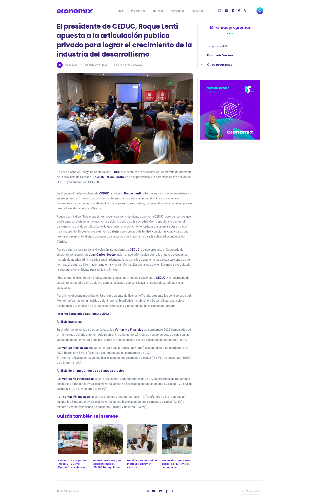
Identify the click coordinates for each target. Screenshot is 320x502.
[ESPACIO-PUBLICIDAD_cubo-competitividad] (230, 109)
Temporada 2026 (217, 46)
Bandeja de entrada (96, 64)
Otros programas (219, 64)
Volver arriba (252, 491)
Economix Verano (220, 55)
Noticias (158, 11)
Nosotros (197, 11)
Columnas (177, 11)
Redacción (71, 64)
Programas (138, 11)
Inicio (120, 11)
